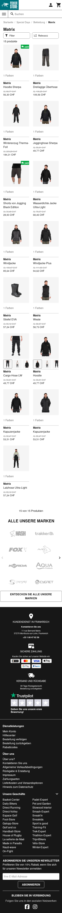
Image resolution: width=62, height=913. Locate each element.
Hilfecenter (9, 735)
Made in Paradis (12, 843)
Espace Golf (10, 815)
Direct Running (11, 807)
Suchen (19, 14)
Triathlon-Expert (41, 835)
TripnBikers (39, 839)
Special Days (23, 22)
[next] (59, 557)
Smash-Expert (40, 811)
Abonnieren (31, 884)
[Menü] (4, 14)
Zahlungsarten (11, 779)
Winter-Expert (40, 847)
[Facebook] (27, 907)
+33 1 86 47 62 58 (31, 637)
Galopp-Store (10, 823)
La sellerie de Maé (13, 839)
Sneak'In (37, 815)
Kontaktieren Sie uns (31, 626)
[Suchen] (12, 14)
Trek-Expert (39, 831)
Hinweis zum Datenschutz (18, 787)
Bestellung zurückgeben (31, 688)
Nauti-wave (9, 847)
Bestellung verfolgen (15, 739)
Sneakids (37, 819)
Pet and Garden (41, 803)
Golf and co (9, 827)
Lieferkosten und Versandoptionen (23, 783)
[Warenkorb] (58, 5)
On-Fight (8, 851)
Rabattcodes (10, 747)
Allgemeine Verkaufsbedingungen (22, 767)
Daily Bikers (10, 803)
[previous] (2, 557)
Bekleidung (39, 22)
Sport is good (40, 823)
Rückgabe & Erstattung (16, 771)
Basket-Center (11, 799)
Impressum (9, 775)
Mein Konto (9, 731)
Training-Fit (39, 827)
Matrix (7, 83)
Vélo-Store (38, 843)
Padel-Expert (40, 799)
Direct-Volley (10, 811)
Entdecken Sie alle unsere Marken (31, 596)
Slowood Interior (42, 807)
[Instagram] (35, 907)
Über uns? (9, 759)
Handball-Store (12, 831)
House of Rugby (12, 835)
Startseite (8, 22)
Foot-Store (9, 819)
